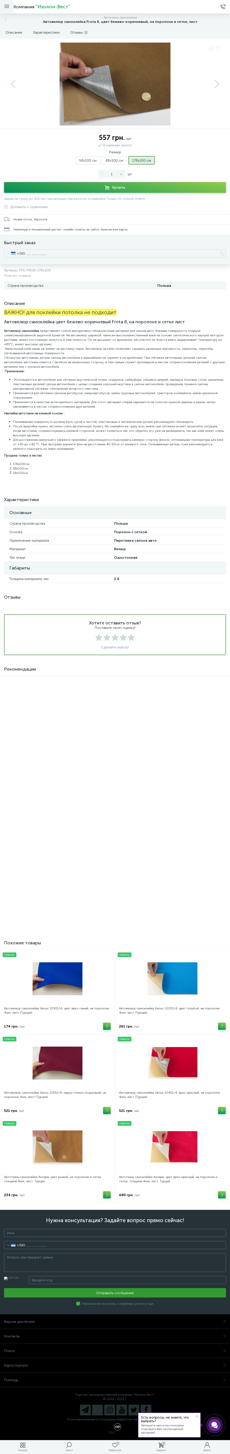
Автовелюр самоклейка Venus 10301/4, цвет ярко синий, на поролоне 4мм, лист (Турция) (56, 1010)
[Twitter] (133, 1410)
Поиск (9, 1351)
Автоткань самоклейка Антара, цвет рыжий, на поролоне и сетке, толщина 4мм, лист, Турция (53, 1179)
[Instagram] (109, 1410)
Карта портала (16, 1365)
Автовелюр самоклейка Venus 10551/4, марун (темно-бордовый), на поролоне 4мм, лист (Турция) (55, 1095)
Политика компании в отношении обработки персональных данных (115, 1419)
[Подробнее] (107, 836)
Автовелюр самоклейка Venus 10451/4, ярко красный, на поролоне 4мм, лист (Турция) (169, 1095)
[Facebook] (146, 1410)
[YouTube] (121, 1410)
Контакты (12, 1336)
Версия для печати (19, 1321)
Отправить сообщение (115, 1293)
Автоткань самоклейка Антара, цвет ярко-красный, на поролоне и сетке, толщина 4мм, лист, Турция (168, 1179)
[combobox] (14, 253)
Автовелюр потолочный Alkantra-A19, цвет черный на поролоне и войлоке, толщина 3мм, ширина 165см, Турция (53, 737)
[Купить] (107, 752)
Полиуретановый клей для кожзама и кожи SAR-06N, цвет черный (53, 819)
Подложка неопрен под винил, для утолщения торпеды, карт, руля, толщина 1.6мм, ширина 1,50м (54, 905)
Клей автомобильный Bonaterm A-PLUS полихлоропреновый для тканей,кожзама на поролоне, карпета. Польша (166, 821)
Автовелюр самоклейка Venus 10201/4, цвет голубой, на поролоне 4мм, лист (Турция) (169, 1010)
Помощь (11, 1380)
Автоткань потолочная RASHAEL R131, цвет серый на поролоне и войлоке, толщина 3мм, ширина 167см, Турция (167, 737)
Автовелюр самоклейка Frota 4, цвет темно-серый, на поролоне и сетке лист (168, 905)
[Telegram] (85, 1410)
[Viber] (97, 1410)
